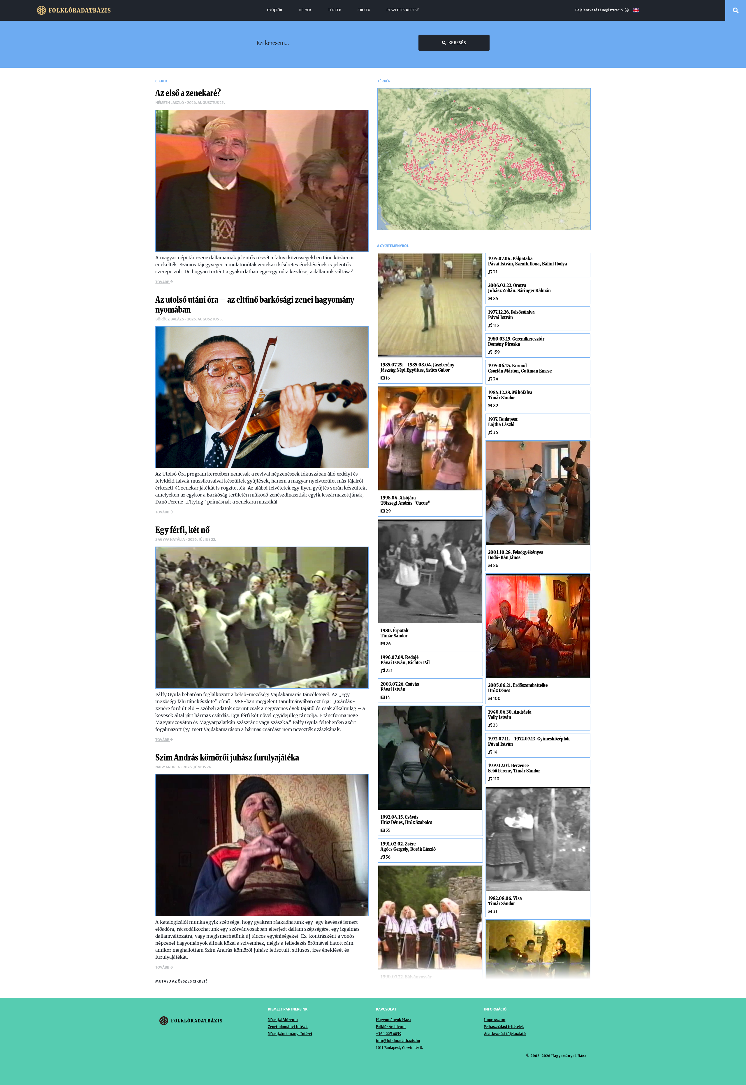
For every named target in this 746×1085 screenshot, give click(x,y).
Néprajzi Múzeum (283, 1019)
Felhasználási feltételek (504, 1026)
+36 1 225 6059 (388, 1033)
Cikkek (364, 10)
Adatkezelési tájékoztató (505, 1033)
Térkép (334, 10)
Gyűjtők (274, 10)
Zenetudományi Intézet (288, 1026)
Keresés (457, 42)
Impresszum (494, 1019)
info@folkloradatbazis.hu (398, 1040)
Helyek (305, 10)
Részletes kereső (402, 10)
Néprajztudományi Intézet (290, 1033)
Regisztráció (612, 10)
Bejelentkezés (587, 10)
